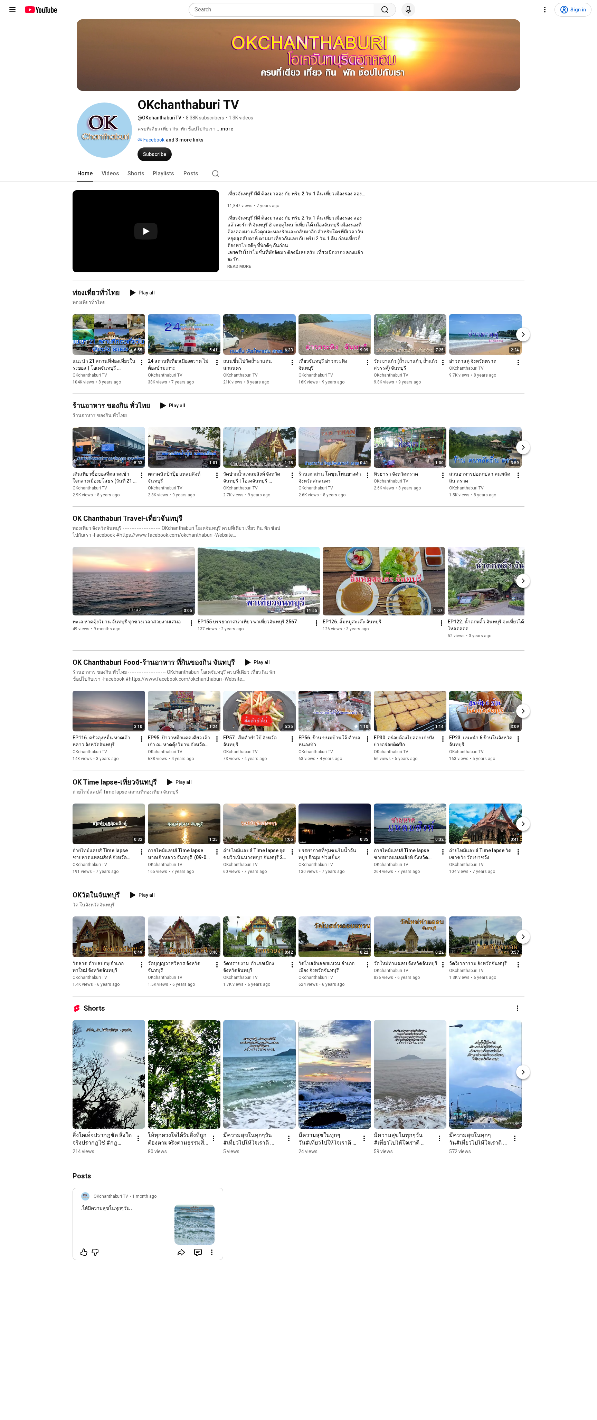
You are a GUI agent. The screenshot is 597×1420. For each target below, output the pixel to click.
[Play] (146, 231)
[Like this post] (83, 1252)
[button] (239, 266)
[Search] (385, 10)
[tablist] (298, 173)
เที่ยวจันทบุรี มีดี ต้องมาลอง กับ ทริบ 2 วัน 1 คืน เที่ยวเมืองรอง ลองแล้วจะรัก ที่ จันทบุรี (296, 193)
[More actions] (142, 362)
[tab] (85, 173)
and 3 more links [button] (184, 140)
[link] (148, 1226)
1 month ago (144, 1196)
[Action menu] (212, 1252)
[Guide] (12, 10)
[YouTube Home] (40, 9)
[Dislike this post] (95, 1252)
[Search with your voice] (408, 10)
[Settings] (545, 10)
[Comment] (198, 1252)
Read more (239, 266)
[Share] (181, 1252)
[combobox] (283, 10)
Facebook (153, 140)
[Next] (523, 334)
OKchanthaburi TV (90, 375)
